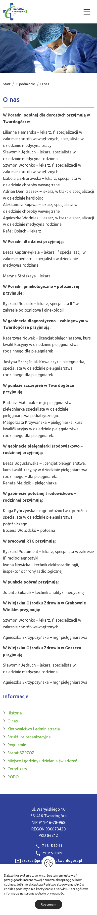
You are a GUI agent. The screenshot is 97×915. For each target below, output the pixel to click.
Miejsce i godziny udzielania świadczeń (42, 761)
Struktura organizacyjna (29, 737)
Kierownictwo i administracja (33, 729)
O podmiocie (25, 84)
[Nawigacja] (87, 12)
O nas (12, 721)
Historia (14, 713)
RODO (13, 777)
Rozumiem (48, 904)
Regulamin (16, 745)
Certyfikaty (17, 769)
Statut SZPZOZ (20, 753)
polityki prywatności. (50, 893)
